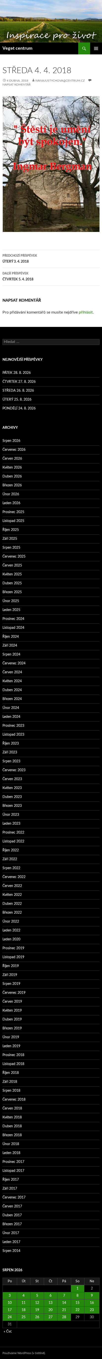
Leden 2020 (11, 939)
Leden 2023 (11, 823)
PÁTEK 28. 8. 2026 (16, 373)
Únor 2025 (10, 601)
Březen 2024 (12, 699)
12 (37, 1303)
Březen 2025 (12, 592)
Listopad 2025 (13, 521)
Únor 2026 (10, 494)
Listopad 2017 (13, 1171)
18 (24, 1310)
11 (24, 1303)
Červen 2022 (12, 886)
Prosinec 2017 (13, 1162)
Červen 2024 (12, 672)
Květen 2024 (12, 681)
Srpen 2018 (11, 1090)
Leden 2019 (11, 1046)
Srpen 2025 (11, 547)
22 (77, 1310)
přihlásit (86, 312)
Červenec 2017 (14, 1197)
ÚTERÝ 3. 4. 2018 (19, 258)
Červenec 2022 (14, 877)
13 (50, 1303)
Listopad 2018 (13, 1064)
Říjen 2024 (10, 636)
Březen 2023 (12, 806)
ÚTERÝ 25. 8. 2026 (16, 399)
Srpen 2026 (11, 441)
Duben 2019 (12, 1019)
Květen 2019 (12, 1010)
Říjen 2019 (10, 966)
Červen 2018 (12, 1108)
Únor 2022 (10, 921)
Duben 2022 (12, 904)
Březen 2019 (12, 1028)
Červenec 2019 (14, 993)
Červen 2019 (12, 1001)
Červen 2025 (12, 565)
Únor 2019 (10, 1037)
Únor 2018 (10, 1144)
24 (10, 1317)
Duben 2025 (12, 583)
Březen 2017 (12, 1224)
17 (10, 1310)
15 (77, 1303)
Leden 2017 (11, 1242)
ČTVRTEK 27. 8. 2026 (19, 382)
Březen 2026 (12, 485)
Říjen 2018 (10, 1073)
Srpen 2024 (11, 654)
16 (92, 1303)
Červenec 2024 (14, 663)
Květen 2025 (12, 574)
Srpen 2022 (11, 868)
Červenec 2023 (14, 770)
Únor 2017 (10, 1233)
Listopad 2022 (13, 841)
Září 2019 (9, 975)
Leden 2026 (11, 503)
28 (64, 1317)
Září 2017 (9, 1188)
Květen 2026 (12, 467)
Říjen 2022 (10, 850)
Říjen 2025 (10, 530)
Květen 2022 (12, 895)
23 (92, 1310)
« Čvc (8, 1331)
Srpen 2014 (11, 1251)
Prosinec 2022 (13, 832)
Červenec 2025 (14, 556)
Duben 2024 (12, 690)
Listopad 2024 (13, 628)
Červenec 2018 (14, 1099)
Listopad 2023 (13, 734)
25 (24, 1317)
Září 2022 (9, 859)
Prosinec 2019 (13, 948)
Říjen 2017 (10, 1179)
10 (10, 1303)
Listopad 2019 (13, 957)
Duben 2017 (12, 1215)
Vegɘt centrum (17, 48)
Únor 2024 (10, 708)
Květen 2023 (12, 788)
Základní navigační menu (96, 48)
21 (64, 1310)
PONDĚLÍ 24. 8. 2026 (19, 408)
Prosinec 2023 (13, 725)
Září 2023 (9, 752)
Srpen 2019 (11, 984)
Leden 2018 (11, 1153)
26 (37, 1317)
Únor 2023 (10, 814)
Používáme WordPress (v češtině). (24, 1353)
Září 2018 (9, 1082)
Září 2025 (9, 539)
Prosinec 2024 (13, 619)
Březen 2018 (12, 1135)
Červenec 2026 (14, 450)
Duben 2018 (12, 1126)
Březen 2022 (12, 912)
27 (50, 1317)
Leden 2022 (11, 930)
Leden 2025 (11, 610)
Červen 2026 (12, 458)
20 (50, 1310)
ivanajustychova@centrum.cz (60, 80)
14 (64, 1303)
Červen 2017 (12, 1206)
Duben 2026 (12, 476)
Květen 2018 (12, 1117)
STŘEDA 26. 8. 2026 (18, 390)
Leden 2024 (11, 717)
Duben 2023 (12, 797)
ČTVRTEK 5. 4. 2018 (17, 276)
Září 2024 (9, 645)
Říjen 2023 (10, 743)
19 (37, 1310)
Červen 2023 (12, 779)
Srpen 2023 (11, 761)
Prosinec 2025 (13, 512)
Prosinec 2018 (13, 1055)
